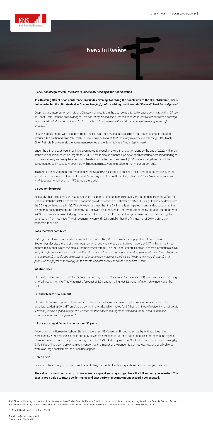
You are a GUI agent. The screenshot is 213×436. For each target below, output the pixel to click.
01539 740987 (159, 13)
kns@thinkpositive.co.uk (183, 13)
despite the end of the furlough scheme (73, 243)
